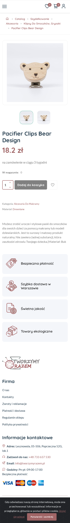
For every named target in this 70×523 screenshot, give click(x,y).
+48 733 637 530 (40, 457)
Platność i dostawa (13, 410)
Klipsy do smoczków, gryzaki (42, 23)
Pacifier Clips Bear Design (27, 28)
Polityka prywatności (15, 424)
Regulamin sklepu (13, 417)
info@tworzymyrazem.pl (30, 463)
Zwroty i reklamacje (14, 403)
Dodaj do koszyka (30, 185)
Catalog (20, 19)
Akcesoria (12, 23)
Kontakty (8, 397)
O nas (5, 390)
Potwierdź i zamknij (42, 516)
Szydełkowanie (39, 19)
